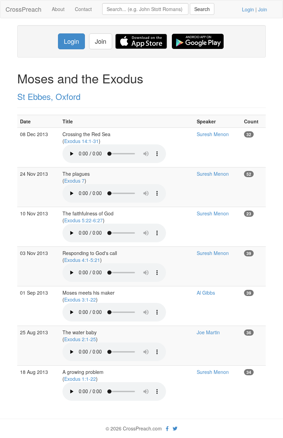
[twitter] (175, 428)
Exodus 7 (74, 180)
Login (248, 9)
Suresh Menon (213, 134)
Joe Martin (208, 332)
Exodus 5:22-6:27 (83, 220)
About (58, 9)
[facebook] (167, 428)
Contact (83, 9)
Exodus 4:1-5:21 (82, 259)
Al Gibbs (206, 292)
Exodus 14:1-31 (81, 140)
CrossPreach (23, 8)
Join (262, 9)
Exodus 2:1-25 (80, 339)
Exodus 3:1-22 (80, 299)
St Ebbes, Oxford (48, 96)
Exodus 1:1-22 (80, 378)
